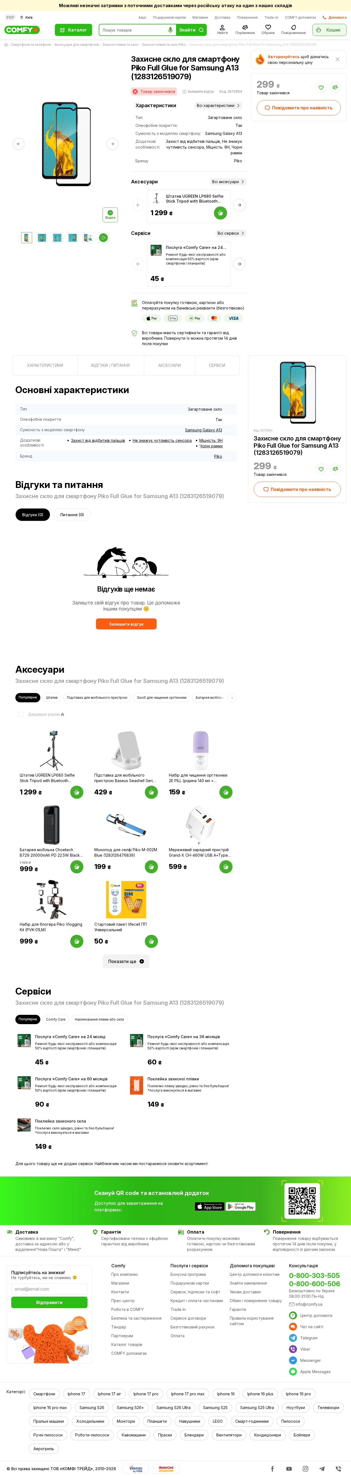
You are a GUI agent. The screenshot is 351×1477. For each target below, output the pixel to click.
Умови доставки (245, 1291)
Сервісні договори (188, 1318)
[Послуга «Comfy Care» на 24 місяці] (156, 250)
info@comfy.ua (309, 1304)
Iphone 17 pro (146, 1393)
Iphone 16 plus (260, 1393)
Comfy (118, 1265)
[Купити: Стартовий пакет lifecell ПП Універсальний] (151, 941)
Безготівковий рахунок (192, 1327)
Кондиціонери (267, 1435)
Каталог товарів (126, 1344)
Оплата (178, 1335)
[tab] (45, 365)
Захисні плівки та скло (120, 44)
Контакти (120, 1291)
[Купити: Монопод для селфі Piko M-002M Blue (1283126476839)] (151, 866)
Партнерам (122, 1335)
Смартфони (44, 1393)
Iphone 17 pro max (188, 1393)
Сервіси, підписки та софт (195, 1291)
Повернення (247, 17)
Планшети (157, 1421)
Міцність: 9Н (211, 440)
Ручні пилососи (48, 1435)
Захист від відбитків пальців (98, 440)
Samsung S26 (92, 1407)
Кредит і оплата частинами (197, 1300)
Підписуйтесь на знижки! (38, 1272)
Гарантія (238, 1309)
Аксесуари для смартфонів (76, 44)
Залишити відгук (126, 624)
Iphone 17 (76, 1393)
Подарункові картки (169, 17)
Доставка (222, 17)
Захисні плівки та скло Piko (164, 44)
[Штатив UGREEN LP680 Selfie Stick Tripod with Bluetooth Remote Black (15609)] (156, 198)
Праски (165, 1435)
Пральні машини (48, 1421)
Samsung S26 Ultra (174, 1407)
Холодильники (90, 1421)
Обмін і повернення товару (256, 1300)
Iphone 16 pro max (50, 1407)
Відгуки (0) (32, 514)
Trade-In (271, 17)
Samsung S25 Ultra (257, 1407)
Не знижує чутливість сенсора (162, 440)
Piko (218, 456)
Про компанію (124, 1274)
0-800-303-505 (314, 1276)
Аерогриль (43, 1448)
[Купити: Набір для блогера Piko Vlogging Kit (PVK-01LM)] (76, 941)
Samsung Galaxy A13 (203, 430)
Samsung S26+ (130, 1407)
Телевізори (328, 1407)
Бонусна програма (188, 1274)
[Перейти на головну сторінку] (7, 44)
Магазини (200, 17)
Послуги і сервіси (189, 1265)
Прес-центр (123, 1300)
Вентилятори (229, 1435)
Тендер (118, 1327)
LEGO (218, 1421)
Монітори (126, 1421)
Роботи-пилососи (92, 1435)
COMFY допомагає (300, 17)
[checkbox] (37, 714)
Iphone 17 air (109, 1393)
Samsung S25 (215, 1407)
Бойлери (302, 1435)
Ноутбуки (296, 1407)
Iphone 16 (226, 1393)
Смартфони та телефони (31, 44)
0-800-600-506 (314, 1284)
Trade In (178, 1309)
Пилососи (290, 1421)
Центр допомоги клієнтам (254, 1274)
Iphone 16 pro (298, 1393)
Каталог (77, 30)
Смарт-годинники (252, 1421)
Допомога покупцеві (252, 1265)
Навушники (189, 1421)
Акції (142, 17)
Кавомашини (134, 1435)
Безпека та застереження (136, 1318)
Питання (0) (72, 514)
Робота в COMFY (127, 1309)
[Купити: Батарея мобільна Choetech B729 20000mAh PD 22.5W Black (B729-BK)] (76, 866)
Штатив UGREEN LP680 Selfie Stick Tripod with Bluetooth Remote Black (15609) (194, 199)
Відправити (49, 1302)
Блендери (194, 1435)
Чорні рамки (211, 446)
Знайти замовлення (248, 1283)
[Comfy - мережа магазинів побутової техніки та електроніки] (26, 30)
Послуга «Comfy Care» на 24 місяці (194, 247)
